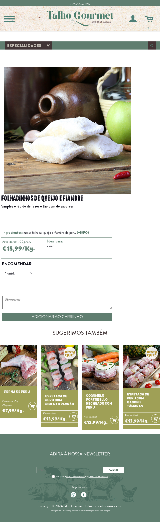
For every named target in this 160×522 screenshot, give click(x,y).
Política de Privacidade (75, 476)
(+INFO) (83, 232)
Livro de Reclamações (101, 511)
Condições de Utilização (98, 476)
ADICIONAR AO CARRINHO (57, 317)
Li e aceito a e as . (82, 476)
